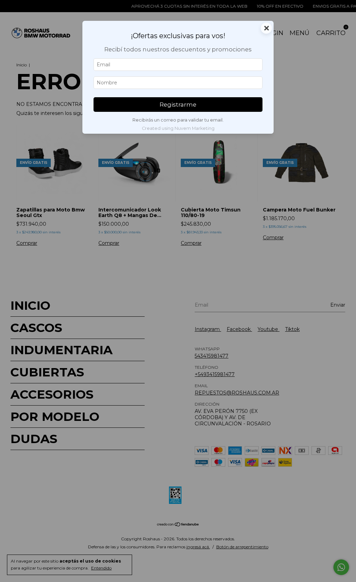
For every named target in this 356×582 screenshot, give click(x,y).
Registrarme (178, 104)
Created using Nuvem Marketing (178, 128)
